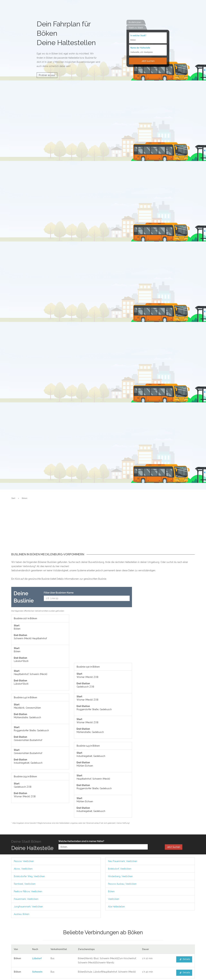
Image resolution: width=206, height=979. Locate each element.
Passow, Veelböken (24, 861)
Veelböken (113, 899)
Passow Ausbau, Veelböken (122, 884)
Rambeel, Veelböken (25, 884)
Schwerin (37, 971)
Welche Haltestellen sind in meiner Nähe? (81, 841)
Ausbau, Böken (21, 914)
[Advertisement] (103, 528)
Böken (111, 891)
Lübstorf (37, 958)
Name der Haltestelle (140, 48)
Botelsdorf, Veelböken (119, 868)
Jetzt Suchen (173, 847)
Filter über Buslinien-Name (59, 592)
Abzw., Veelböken (23, 868)
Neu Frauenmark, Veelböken (122, 861)
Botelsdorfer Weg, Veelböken (29, 876)
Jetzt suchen (147, 61)
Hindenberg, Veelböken (120, 876)
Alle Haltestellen (116, 906)
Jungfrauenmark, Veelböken (28, 906)
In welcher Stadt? (138, 36)
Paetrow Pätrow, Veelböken (28, 891)
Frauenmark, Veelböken (26, 899)
